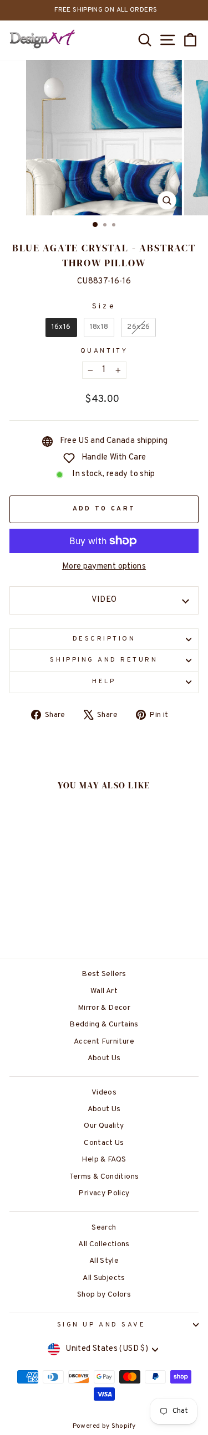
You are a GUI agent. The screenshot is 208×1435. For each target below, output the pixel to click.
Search (104, 1227)
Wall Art (104, 991)
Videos (104, 1092)
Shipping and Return (104, 660)
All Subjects (104, 1278)
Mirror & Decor (104, 1008)
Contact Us (104, 1143)
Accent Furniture (104, 1041)
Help (103, 682)
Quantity (104, 351)
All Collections (104, 1244)
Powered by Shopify (104, 1426)
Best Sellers (104, 974)
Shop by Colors (104, 1294)
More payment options (104, 566)
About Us (104, 1058)
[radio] (61, 327)
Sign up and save (101, 1325)
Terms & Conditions (104, 1176)
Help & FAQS (104, 1159)
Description (104, 639)
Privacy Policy (103, 1193)
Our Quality (104, 1126)
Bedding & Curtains (104, 1024)
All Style (104, 1261)
